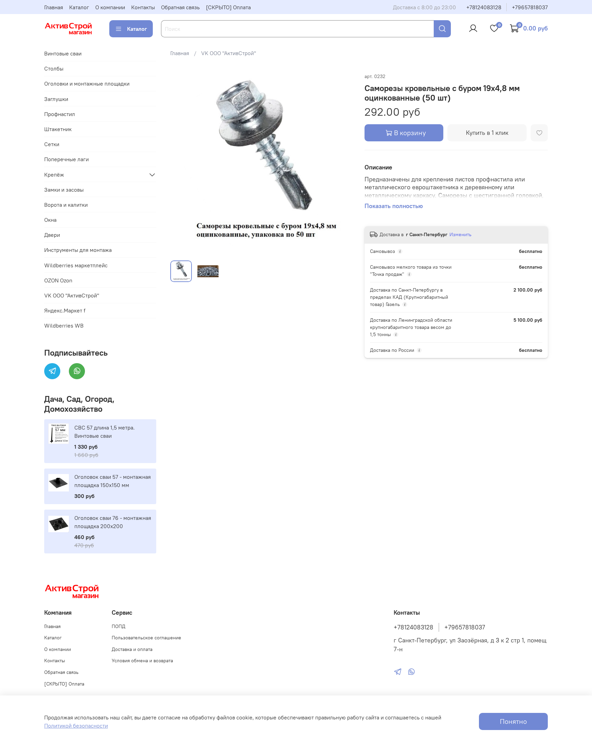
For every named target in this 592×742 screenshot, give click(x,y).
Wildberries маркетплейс (76, 265)
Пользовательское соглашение (146, 638)
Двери (52, 234)
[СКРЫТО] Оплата (228, 7)
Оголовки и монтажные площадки (87, 83)
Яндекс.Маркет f (64, 310)
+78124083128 (483, 7)
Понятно (513, 721)
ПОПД (118, 626)
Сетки (51, 144)
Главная (53, 7)
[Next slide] (342, 163)
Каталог (79, 7)
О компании (110, 7)
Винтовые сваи (63, 53)
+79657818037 (530, 7)
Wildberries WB (64, 325)
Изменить (460, 234)
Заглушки (56, 98)
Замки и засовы (64, 189)
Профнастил (59, 114)
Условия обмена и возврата (142, 660)
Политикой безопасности (76, 725)
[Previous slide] (181, 163)
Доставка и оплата (132, 649)
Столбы (53, 68)
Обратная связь (180, 7)
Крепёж (54, 174)
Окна (50, 219)
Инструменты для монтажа (78, 249)
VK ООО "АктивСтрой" (228, 53)
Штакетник (58, 129)
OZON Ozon (58, 280)
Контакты (143, 7)
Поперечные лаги (66, 159)
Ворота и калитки (66, 204)
